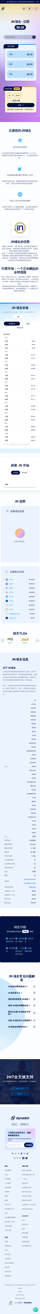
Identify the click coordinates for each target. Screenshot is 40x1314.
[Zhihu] (27, 1153)
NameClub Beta (27, 1209)
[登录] (24, 8)
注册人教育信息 (20, 1295)
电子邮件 (21, 1088)
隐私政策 (20, 1288)
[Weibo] (18, 1153)
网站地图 (25, 1233)
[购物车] (30, 8)
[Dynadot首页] (3, 8)
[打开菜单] (36, 8)
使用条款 (20, 1291)
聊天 (21, 1094)
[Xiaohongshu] (21, 1153)
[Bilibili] (24, 1153)
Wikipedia (32, 887)
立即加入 (29, 1145)
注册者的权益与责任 (20, 1298)
